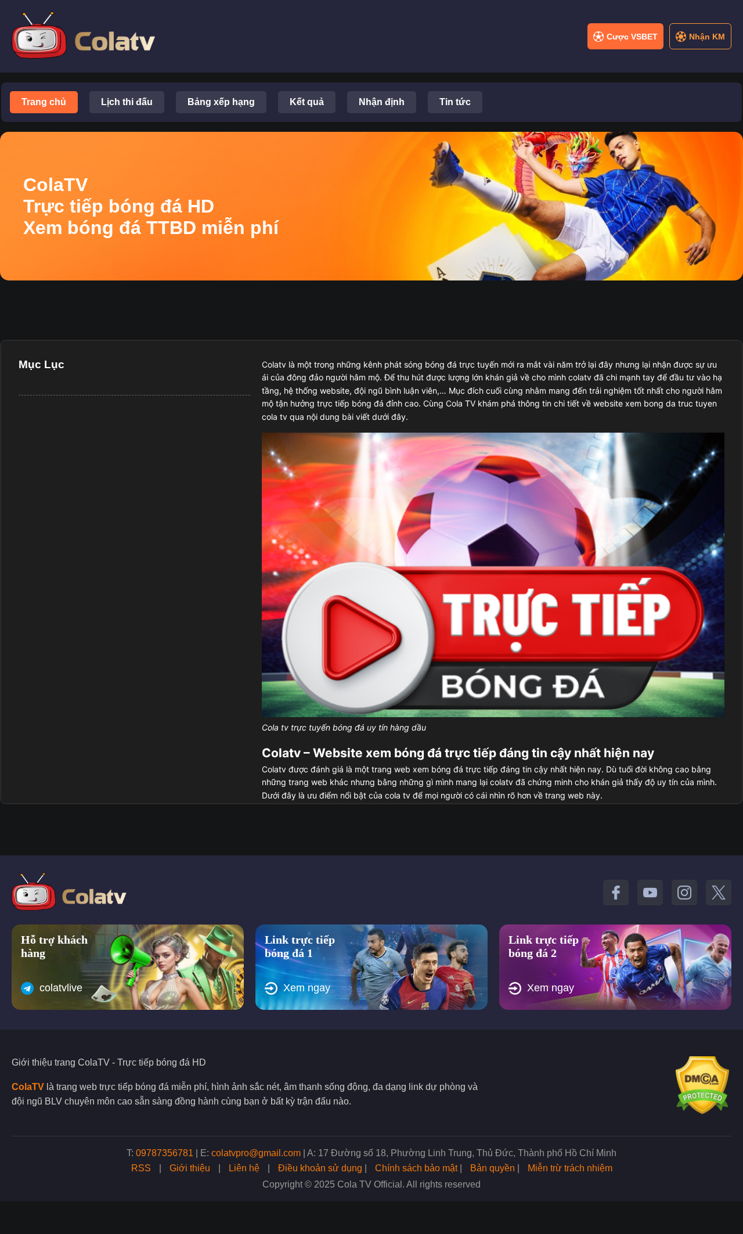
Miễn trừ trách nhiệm (570, 1168)
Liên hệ (244, 1168)
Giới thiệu (189, 1168)
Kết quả (307, 102)
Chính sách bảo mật (416, 1168)
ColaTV (28, 1087)
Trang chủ (43, 102)
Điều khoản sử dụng (320, 1168)
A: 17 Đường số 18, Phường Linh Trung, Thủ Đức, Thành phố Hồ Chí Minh (461, 1153)
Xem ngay (306, 988)
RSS (141, 1168)
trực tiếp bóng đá (350, 403)
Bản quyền (492, 1168)
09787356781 (164, 1153)
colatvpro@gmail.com (256, 1153)
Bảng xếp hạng (221, 102)
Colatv (274, 364)
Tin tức (455, 102)
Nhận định (382, 102)
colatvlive (60, 988)
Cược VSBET (632, 36)
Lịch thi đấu (127, 102)
